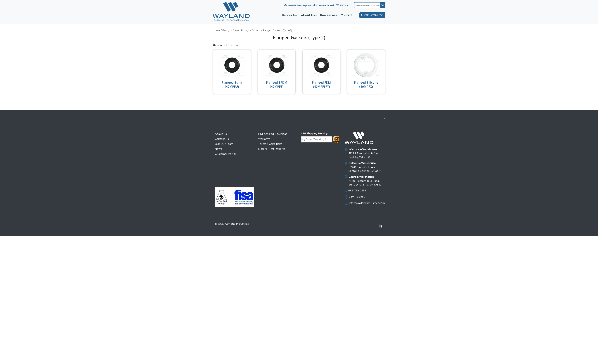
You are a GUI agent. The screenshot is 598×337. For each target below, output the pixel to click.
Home (216, 30)
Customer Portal (325, 5)
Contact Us (222, 138)
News (218, 148)
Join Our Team (224, 143)
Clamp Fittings (241, 30)
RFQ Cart (344, 5)
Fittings (226, 30)
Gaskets (256, 30)
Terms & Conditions (270, 143)
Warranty (264, 138)
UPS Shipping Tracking (314, 133)
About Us (221, 133)
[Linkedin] (380, 226)
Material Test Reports (299, 5)
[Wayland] (231, 16)
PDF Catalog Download (272, 133)
